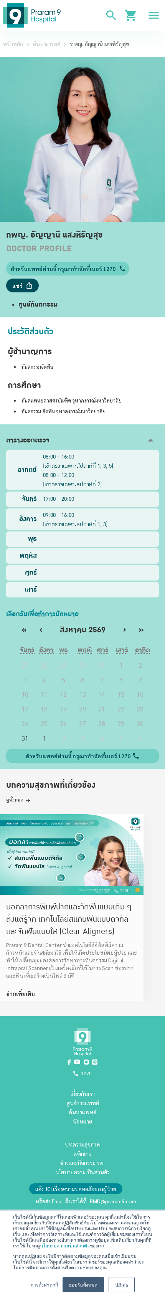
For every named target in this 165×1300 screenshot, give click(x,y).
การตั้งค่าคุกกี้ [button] (44, 1284)
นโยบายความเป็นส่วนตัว (65, 1245)
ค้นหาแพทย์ (46, 43)
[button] (82, 440)
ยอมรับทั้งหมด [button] (83, 1284)
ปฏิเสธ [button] (121, 1284)
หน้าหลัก (13, 43)
